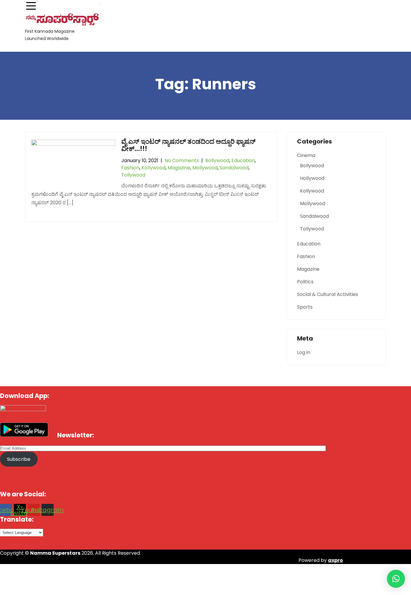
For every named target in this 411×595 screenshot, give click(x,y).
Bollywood (217, 160)
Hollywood (312, 178)
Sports (305, 307)
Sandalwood (234, 167)
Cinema (306, 155)
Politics (305, 281)
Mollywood (205, 167)
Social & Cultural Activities (327, 294)
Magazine (179, 167)
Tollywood (133, 174)
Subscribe (18, 459)
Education (243, 160)
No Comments (182, 160)
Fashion (130, 167)
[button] (396, 579)
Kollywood (153, 167)
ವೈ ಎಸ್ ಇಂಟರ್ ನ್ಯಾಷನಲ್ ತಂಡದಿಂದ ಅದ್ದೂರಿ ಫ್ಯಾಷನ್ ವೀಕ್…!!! (188, 145)
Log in (303, 352)
